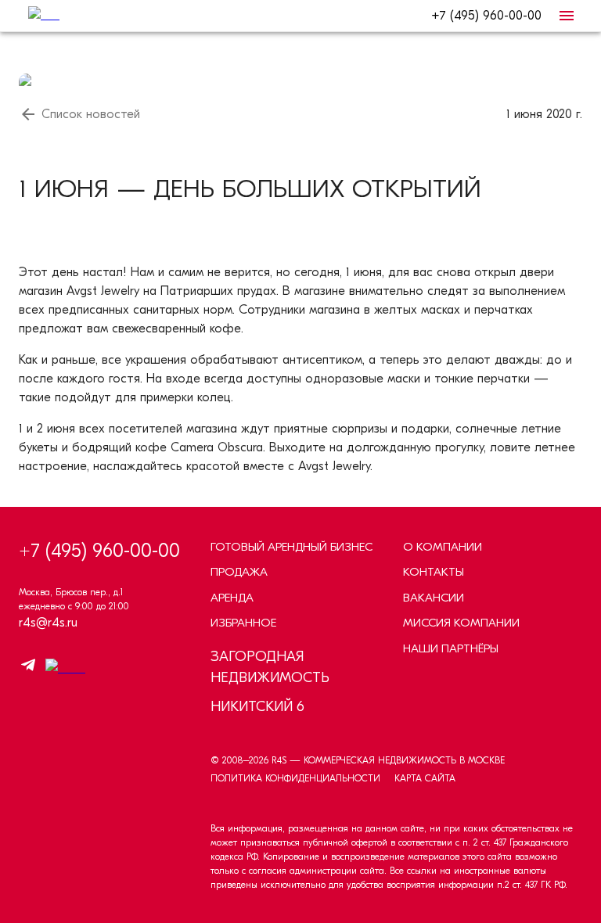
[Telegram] (28, 667)
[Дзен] (61, 668)
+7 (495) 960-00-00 (486, 16)
